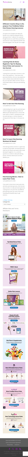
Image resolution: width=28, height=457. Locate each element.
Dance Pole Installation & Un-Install (13, 440)
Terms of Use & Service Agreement (13, 442)
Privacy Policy (10, 444)
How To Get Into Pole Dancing (13, 103)
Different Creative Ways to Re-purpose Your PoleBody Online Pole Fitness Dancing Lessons (13, 26)
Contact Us (17, 444)
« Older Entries (7, 200)
